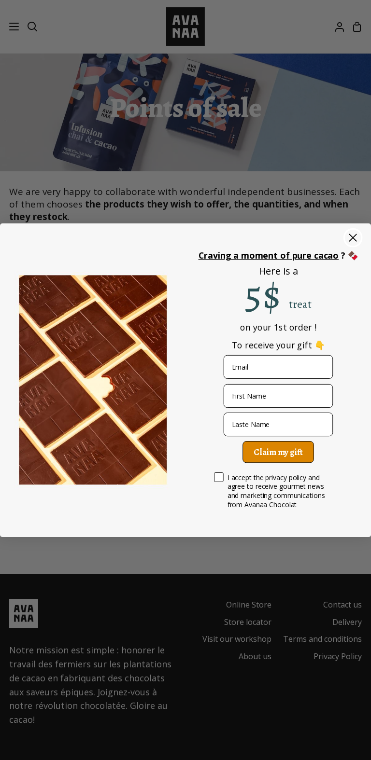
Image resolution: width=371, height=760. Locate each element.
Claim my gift (278, 452)
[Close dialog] (352, 237)
